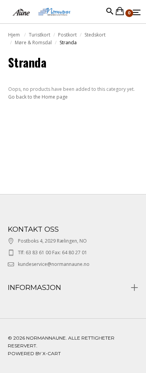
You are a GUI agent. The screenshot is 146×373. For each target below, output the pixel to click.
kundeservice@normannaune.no (54, 264)
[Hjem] (41, 19)
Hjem (14, 34)
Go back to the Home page (38, 97)
